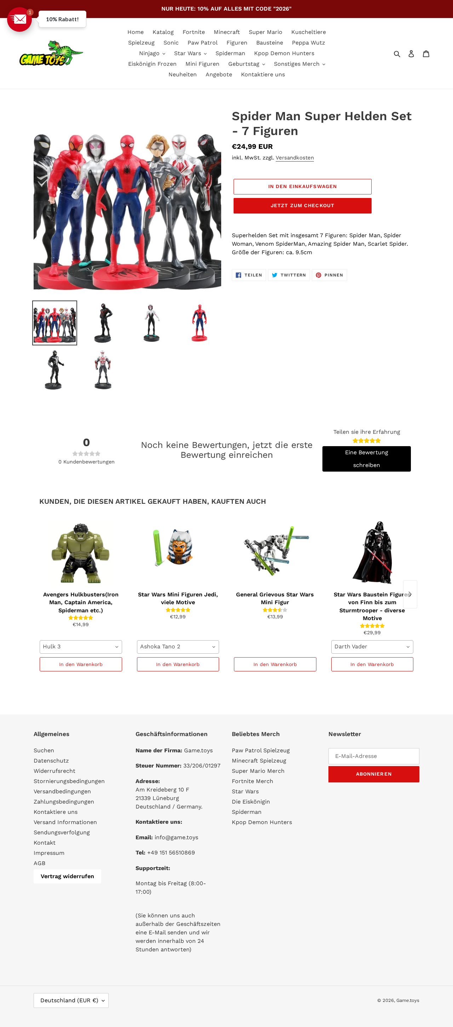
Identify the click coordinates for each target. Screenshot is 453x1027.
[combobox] (81, 647)
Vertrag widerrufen (67, 876)
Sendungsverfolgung (62, 832)
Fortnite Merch (252, 781)
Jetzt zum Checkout (302, 205)
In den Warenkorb (81, 664)
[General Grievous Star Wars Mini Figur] (275, 552)
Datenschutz (51, 760)
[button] (19, 19)
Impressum (49, 853)
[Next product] (410, 594)
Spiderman (247, 812)
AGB (39, 863)
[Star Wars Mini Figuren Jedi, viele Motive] (178, 552)
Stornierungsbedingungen (69, 781)
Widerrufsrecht (54, 771)
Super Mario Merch (258, 771)
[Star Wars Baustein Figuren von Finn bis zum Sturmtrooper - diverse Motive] (372, 552)
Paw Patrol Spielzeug (261, 750)
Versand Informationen (65, 822)
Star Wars (245, 791)
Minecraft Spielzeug (259, 760)
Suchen (44, 750)
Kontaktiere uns (56, 812)
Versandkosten (295, 157)
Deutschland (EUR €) (69, 1000)
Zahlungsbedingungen (64, 801)
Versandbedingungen (62, 791)
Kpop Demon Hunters (262, 822)
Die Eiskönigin (251, 801)
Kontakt (45, 842)
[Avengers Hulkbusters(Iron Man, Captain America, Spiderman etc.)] (81, 552)
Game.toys (407, 1000)
